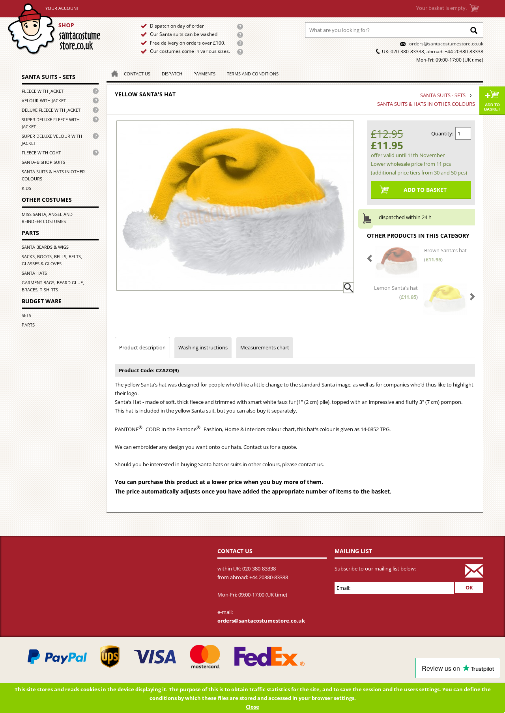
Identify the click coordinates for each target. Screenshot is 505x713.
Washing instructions (203, 347)
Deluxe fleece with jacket (51, 110)
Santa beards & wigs (45, 247)
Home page (64, 29)
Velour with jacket (44, 100)
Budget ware (42, 301)
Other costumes (47, 199)
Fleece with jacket (43, 91)
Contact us (137, 74)
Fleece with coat (41, 153)
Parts (30, 232)
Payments (204, 74)
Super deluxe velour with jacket (52, 139)
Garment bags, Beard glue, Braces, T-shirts (53, 286)
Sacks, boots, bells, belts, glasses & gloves (52, 259)
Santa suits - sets (48, 77)
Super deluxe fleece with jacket (51, 122)
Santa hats (34, 273)
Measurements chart (264, 347)
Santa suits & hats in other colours (53, 175)
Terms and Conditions (253, 74)
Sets (26, 315)
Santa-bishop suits (43, 162)
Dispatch (172, 74)
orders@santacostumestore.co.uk (446, 43)
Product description (142, 347)
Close (252, 706)
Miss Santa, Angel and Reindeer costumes (47, 217)
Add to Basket (492, 107)
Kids (26, 188)
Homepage (112, 73)
